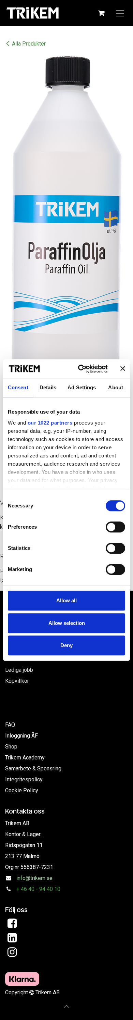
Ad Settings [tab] (82, 387)
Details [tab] (48, 387)
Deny (66, 645)
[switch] (115, 526)
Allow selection (66, 623)
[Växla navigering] (120, 13)
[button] (66, 1006)
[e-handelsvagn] (101, 13)
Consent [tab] (18, 387)
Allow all (66, 600)
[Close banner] (122, 368)
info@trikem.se (34, 878)
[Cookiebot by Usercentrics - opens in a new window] (81, 368)
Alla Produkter (29, 43)
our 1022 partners (50, 423)
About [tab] (115, 387)
